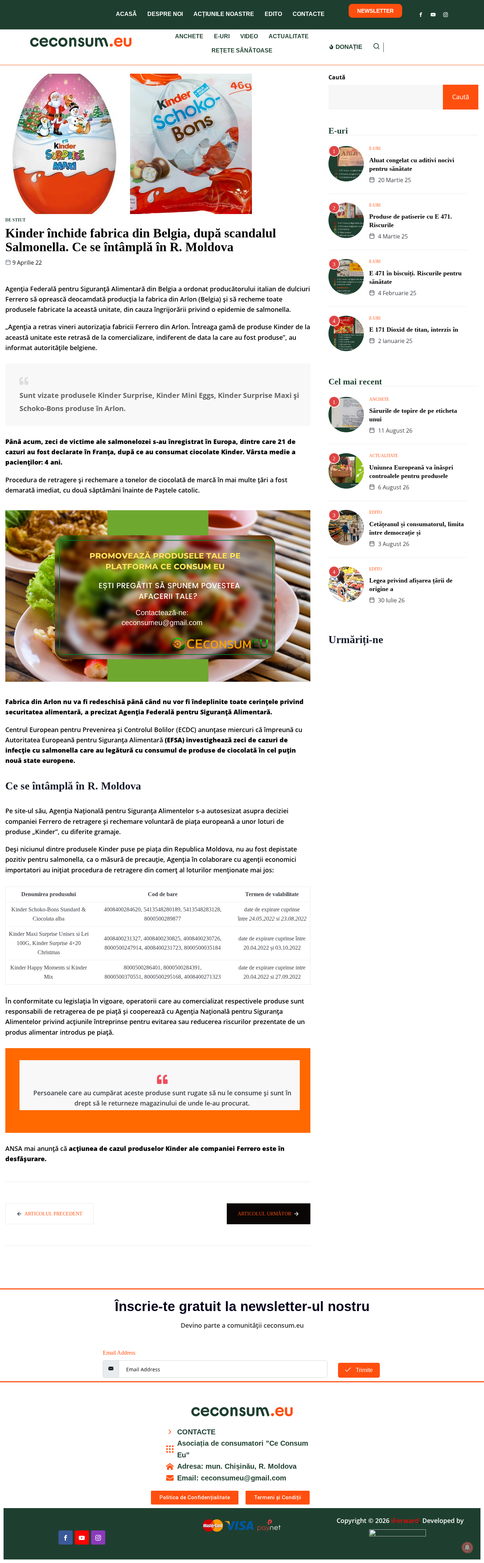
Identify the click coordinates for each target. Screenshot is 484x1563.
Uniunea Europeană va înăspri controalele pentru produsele (411, 471)
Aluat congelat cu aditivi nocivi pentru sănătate (411, 164)
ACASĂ (126, 14)
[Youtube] (433, 13)
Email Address (119, 1353)
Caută (336, 77)
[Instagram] (445, 13)
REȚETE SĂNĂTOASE (242, 50)
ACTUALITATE (289, 36)
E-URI (222, 36)
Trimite (363, 1370)
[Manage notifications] (467, 1547)
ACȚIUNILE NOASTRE (223, 14)
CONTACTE (309, 14)
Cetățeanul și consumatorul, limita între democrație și (416, 528)
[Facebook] (420, 13)
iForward (405, 1520)
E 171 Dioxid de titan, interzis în (413, 329)
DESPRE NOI (165, 14)
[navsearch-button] (377, 47)
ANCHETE (189, 36)
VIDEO (249, 36)
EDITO (273, 14)
